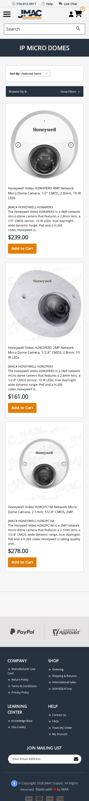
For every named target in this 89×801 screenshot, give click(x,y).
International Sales (63, 682)
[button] (45, 91)
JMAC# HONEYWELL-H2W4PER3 (30, 207)
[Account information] (71, 14)
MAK (65, 789)
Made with (44, 789)
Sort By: (15, 74)
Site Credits (18, 727)
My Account (59, 734)
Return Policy (20, 679)
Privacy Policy (20, 692)
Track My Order (61, 728)
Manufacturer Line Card (21, 671)
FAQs (55, 721)
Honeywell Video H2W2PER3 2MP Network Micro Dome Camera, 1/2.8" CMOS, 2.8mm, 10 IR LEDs (44, 352)
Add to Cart (22, 248)
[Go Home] (30, 14)
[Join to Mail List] (76, 758)
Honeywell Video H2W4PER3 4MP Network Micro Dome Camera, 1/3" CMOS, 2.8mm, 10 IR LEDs (44, 193)
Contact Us (58, 715)
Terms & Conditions (24, 686)
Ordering (57, 669)
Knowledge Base (21, 721)
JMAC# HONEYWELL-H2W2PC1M (31, 521)
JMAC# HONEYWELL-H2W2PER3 (30, 366)
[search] (76, 29)
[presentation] (0, 649)
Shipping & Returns (64, 676)
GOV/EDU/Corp (61, 689)
